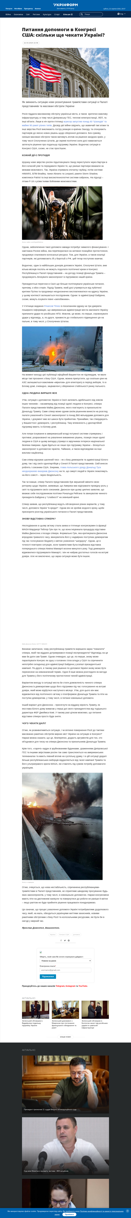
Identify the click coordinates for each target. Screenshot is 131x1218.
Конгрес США (64, 935)
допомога (76, 935)
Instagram (70, 986)
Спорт (57, 14)
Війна (8, 14)
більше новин (65, 1037)
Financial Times (52, 306)
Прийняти (69, 1214)
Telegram (60, 986)
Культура (47, 14)
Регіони (36, 14)
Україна (52, 935)
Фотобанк (18, 9)
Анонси (38, 9)
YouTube (83, 986)
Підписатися (48, 976)
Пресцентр (28, 9)
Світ (28, 14)
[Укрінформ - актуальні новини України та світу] (65, 4)
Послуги (9, 9)
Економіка (18, 14)
